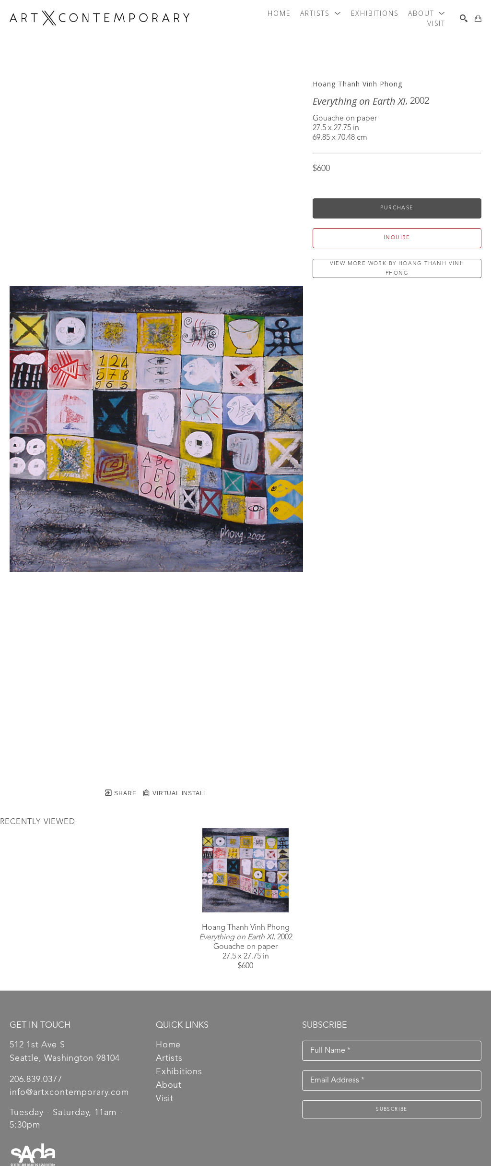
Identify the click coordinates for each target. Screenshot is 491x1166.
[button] (320, 13)
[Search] (464, 18)
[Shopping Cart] (478, 18)
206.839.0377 (36, 1079)
